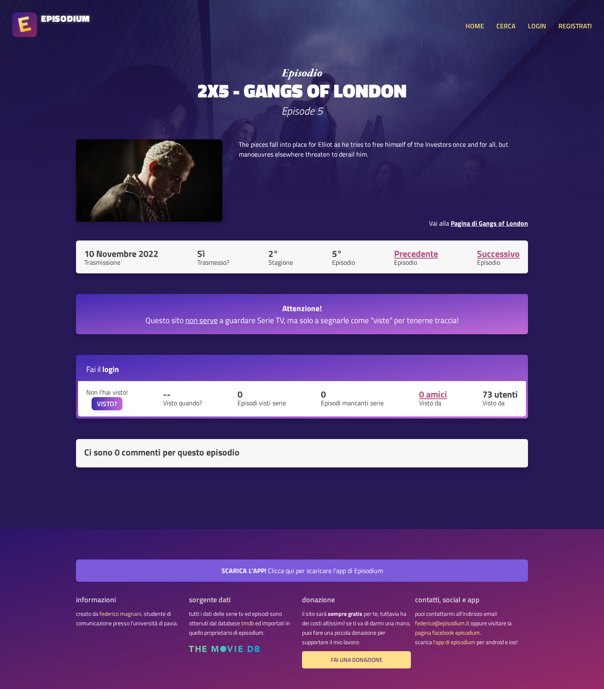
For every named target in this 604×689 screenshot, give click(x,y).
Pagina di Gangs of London (489, 223)
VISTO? (107, 404)
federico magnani (120, 613)
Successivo (498, 254)
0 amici (433, 394)
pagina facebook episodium (447, 632)
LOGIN (537, 26)
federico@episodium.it (442, 623)
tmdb (247, 623)
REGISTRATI (575, 26)
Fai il (102, 369)
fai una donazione (357, 659)
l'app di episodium (454, 642)
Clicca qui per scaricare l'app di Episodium (302, 571)
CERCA (506, 26)
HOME (475, 26)
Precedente (416, 254)
